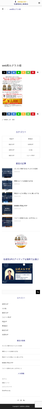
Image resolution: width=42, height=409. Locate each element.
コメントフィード (7, 386)
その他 (30, 150)
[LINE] (18, 72)
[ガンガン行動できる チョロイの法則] (7, 173)
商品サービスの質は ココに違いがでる (26, 193)
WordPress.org (6, 390)
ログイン (4, 379)
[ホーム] (2, 9)
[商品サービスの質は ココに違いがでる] (7, 197)
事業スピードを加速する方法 (23, 181)
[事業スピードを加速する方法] (7, 185)
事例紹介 (30, 139)
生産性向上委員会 (25, 406)
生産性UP (30, 144)
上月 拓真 (11, 119)
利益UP (11, 139)
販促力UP (11, 144)
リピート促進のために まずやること (26, 218)
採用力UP (11, 150)
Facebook (18, 400)
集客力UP (11, 155)
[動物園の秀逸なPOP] (7, 210)
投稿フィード (5, 383)
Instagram (21, 400)
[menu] (39, 3)
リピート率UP (30, 155)
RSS (24, 400)
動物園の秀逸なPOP (20, 206)
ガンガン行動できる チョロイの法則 (26, 169)
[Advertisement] (21, 33)
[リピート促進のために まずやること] (7, 222)
